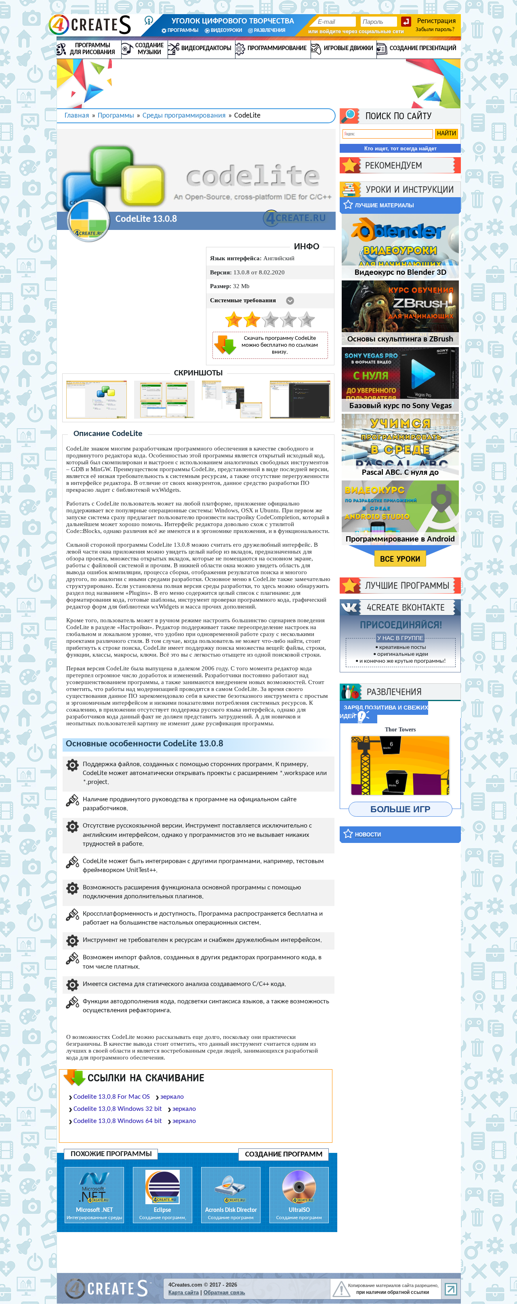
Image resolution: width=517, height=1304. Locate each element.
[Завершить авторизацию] (406, 22)
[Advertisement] (400, 971)
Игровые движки (348, 49)
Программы (116, 116)
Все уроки (400, 558)
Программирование (277, 49)
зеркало (172, 1096)
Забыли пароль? (435, 30)
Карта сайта (183, 1292)
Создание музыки (149, 49)
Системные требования (243, 300)
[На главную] (93, 25)
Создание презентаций (423, 49)
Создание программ (284, 1155)
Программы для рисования (92, 49)
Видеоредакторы (206, 49)
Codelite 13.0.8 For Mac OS (112, 1096)
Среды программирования (184, 116)
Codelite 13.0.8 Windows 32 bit (118, 1109)
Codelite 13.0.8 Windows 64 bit (118, 1121)
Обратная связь (224, 1292)
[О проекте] (149, 20)
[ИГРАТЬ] (400, 765)
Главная (77, 116)
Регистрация (436, 21)
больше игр (400, 809)
